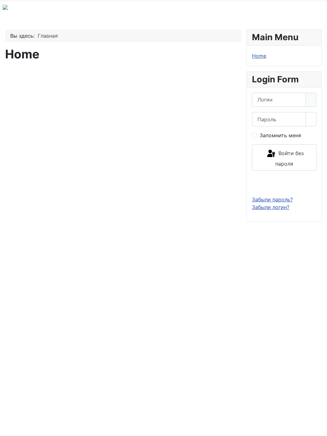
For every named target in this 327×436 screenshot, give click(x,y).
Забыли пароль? (272, 199)
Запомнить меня (280, 135)
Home (259, 56)
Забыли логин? (270, 207)
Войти (284, 183)
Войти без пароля (289, 158)
